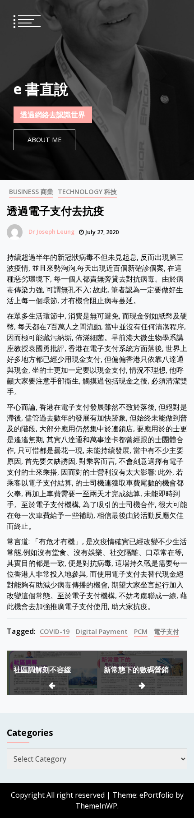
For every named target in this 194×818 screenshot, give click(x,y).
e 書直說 (41, 88)
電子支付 (166, 631)
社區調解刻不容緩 (42, 670)
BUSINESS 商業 (31, 191)
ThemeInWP (96, 806)
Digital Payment (102, 631)
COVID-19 (54, 631)
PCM (141, 631)
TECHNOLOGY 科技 (87, 191)
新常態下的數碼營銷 (136, 670)
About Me (44, 139)
